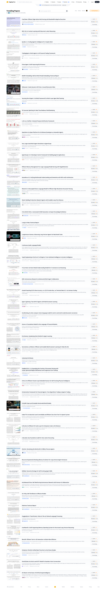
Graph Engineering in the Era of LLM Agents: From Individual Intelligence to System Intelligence (47, 257)
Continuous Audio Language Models (31, 245)
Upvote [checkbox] (95, 19)
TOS (21, 586)
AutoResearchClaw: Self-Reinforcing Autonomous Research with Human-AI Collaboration (45, 482)
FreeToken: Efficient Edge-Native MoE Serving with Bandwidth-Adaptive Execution (44, 19)
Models (47, 2)
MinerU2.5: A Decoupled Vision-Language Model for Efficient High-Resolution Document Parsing (47, 189)
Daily (76, 10)
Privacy (29, 586)
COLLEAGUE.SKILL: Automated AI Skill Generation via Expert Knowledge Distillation (44, 212)
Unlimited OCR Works (27, 358)
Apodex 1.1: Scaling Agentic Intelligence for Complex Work (37, 42)
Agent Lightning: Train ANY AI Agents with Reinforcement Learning (39, 301)
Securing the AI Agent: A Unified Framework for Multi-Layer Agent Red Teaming (43, 98)
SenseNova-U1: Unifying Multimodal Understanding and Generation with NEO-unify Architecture (47, 177)
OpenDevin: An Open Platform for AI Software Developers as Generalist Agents (42, 132)
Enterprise (79, 2)
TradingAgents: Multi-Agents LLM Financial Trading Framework (38, 53)
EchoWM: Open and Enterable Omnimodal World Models (36, 403)
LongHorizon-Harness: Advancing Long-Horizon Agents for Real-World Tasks (42, 234)
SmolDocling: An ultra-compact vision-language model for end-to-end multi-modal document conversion (49, 313)
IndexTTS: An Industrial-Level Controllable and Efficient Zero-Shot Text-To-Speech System (46, 414)
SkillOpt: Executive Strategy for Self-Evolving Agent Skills (37, 471)
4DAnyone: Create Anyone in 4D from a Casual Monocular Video (38, 87)
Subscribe (64, 5)
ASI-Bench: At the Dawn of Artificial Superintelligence (36, 572)
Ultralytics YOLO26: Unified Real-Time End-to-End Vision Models (39, 550)
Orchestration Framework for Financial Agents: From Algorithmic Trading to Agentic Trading (46, 392)
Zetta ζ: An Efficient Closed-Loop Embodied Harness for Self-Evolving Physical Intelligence (46, 380)
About (38, 586)
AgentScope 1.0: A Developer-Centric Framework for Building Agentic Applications (43, 155)
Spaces (59, 2)
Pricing (84, 2)
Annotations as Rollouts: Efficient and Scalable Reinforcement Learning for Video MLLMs (45, 347)
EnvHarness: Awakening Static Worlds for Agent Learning (37, 336)
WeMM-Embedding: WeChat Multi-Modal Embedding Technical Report (40, 76)
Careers (46, 586)
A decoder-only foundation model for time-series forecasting (38, 438)
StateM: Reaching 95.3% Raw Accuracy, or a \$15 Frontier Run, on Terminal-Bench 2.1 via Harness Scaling (49, 290)
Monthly (83, 10)
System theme (11, 586)
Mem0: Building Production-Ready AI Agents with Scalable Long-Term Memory (42, 200)
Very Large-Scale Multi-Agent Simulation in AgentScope (36, 143)
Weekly (79, 10)
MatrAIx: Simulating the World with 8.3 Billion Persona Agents (38, 449)
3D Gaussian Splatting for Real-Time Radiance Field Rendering (38, 110)
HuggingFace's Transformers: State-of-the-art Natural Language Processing (42, 516)
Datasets (53, 2)
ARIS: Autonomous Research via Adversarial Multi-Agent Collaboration (40, 279)
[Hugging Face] (55, 587)
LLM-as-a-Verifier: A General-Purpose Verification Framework (38, 121)
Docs (73, 2)
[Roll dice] (67, 11)
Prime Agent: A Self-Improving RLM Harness (33, 64)
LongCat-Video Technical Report (30, 222)
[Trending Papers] (86, 10)
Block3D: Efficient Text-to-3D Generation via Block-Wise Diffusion (39, 539)
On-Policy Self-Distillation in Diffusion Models (34, 493)
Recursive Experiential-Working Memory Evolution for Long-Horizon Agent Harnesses (44, 459)
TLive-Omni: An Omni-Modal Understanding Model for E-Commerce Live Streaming (44, 268)
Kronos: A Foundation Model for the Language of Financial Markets (39, 324)
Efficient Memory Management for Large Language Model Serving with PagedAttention (45, 167)
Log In (92, 2)
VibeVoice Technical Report (29, 505)
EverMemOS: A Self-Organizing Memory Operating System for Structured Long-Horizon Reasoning (48, 527)
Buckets (66, 2)
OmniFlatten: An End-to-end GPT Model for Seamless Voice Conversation (41, 561)
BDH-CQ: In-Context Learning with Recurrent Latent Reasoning (38, 31)
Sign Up (97, 2)
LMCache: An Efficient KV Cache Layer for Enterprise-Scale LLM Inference (41, 426)
